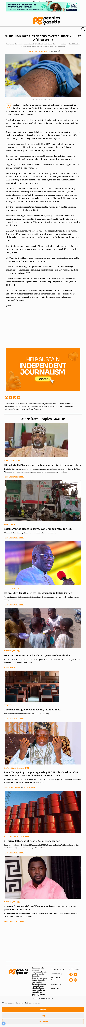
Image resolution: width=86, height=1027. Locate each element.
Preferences (43, 1022)
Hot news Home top (16, 768)
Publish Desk (9, 667)
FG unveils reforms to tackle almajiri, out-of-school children (37, 655)
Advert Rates (55, 988)
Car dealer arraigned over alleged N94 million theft (32, 709)
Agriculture (12, 460)
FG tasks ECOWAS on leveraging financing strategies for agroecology (42, 465)
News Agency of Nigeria (36, 51)
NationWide (12, 588)
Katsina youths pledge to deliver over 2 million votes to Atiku (38, 529)
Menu (5, 29)
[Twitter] (10, 397)
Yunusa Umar (29, 787)
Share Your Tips (56, 984)
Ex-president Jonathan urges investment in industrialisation (38, 593)
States (8, 705)
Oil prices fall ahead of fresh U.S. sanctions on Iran (32, 841)
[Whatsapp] (14, 397)
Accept (43, 1009)
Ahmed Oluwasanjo (12, 787)
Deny (43, 1015)
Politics (9, 524)
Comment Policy (56, 974)
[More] (18, 397)
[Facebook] (6, 397)
